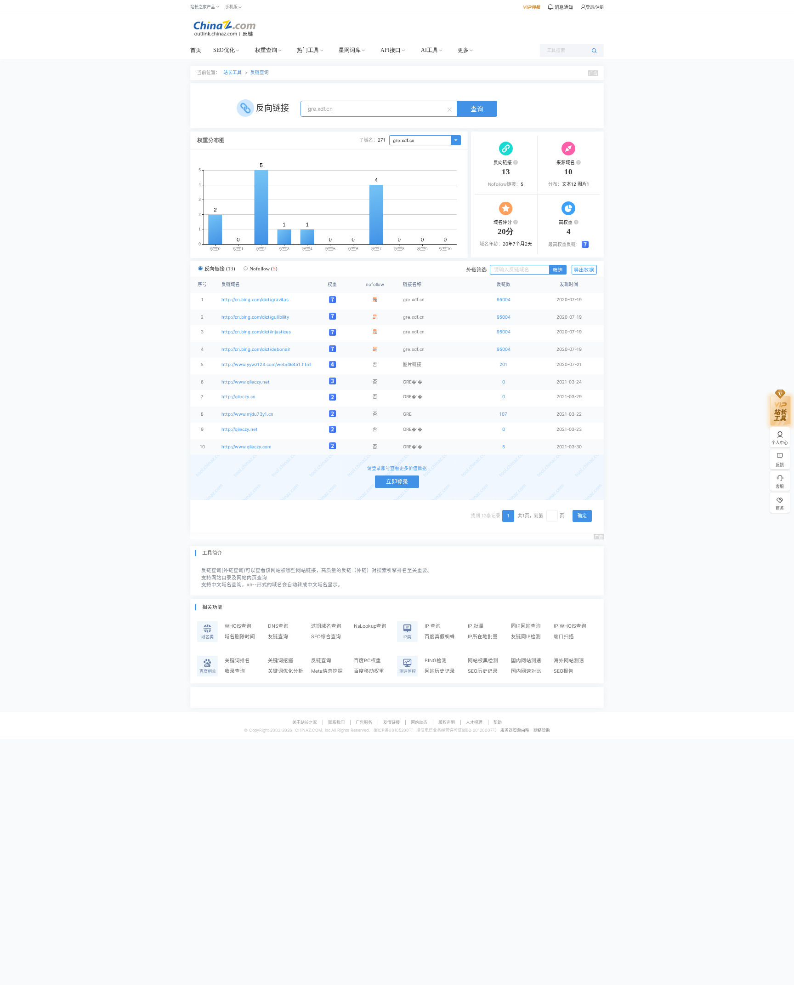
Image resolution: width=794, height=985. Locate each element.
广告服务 (364, 722)
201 (503, 364)
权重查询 (266, 50)
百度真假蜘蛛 (440, 637)
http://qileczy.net (239, 429)
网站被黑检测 (483, 661)
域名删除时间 (240, 637)
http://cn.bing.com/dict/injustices (256, 331)
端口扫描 (564, 637)
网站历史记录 (440, 671)
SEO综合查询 (326, 637)
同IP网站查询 (526, 626)
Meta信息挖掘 (327, 671)
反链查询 (259, 72)
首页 (195, 50)
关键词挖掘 (280, 661)
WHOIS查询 (238, 626)
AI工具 (429, 50)
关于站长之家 (304, 722)
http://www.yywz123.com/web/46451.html (266, 364)
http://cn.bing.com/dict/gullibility (255, 317)
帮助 (497, 722)
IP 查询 (433, 626)
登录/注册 (595, 7)
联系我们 (336, 722)
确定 (582, 515)
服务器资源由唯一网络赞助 (525, 730)
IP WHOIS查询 (570, 626)
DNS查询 (278, 626)
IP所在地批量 (483, 637)
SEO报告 (563, 671)
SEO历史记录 (483, 671)
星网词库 (350, 50)
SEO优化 (224, 50)
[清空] (450, 109)
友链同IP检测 (526, 637)
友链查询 (278, 637)
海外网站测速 (569, 661)
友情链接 (391, 722)
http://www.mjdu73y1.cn (247, 414)
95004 (503, 299)
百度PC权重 (367, 661)
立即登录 (397, 481)
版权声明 (446, 722)
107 (503, 414)
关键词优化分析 (285, 671)
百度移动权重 (369, 671)
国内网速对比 (526, 671)
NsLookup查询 (370, 626)
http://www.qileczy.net (245, 381)
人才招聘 (474, 722)
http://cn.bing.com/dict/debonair (255, 349)
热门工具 (308, 50)
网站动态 (419, 722)
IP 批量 (476, 626)
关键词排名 (237, 661)
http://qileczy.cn (238, 396)
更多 (463, 50)
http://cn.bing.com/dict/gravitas (255, 299)
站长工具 (232, 72)
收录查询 (235, 671)
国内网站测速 (526, 661)
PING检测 (436, 661)
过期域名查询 (326, 626)
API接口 (390, 50)
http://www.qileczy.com (246, 446)
